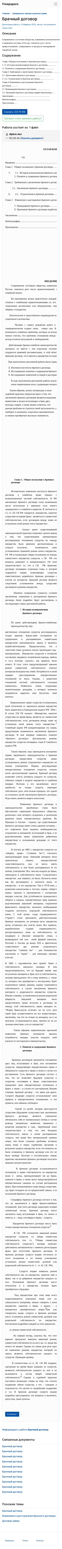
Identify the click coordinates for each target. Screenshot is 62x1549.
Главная (6, 13)
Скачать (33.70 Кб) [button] (15, 111)
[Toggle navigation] (56, 4)
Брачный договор (12, 1446)
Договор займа (10, 1520)
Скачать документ (32, 138)
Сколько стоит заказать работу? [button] (23, 118)
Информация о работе (25, 1429)
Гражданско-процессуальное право (30, 13)
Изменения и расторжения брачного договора (29, 1515)
